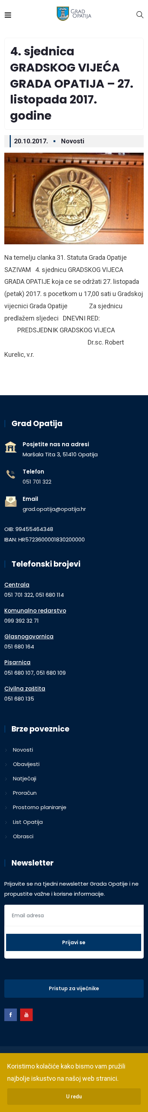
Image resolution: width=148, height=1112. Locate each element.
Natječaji (24, 778)
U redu (74, 1096)
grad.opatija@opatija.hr (54, 509)
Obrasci (23, 836)
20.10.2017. (31, 141)
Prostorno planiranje (39, 807)
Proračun (25, 793)
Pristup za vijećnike (74, 988)
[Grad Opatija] (74, 14)
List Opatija (28, 822)
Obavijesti (26, 764)
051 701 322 (37, 481)
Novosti (72, 141)
